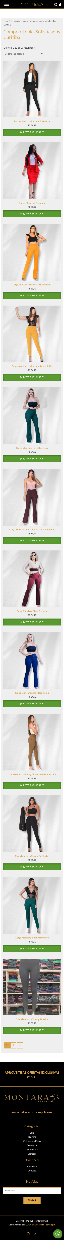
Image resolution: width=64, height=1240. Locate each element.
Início (5, 21)
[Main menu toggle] (6, 4)
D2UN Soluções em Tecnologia (40, 1224)
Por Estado (15, 21)
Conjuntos (32, 1145)
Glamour (32, 1153)
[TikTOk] (35, 1233)
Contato (32, 1170)
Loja (32, 1132)
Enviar (32, 1200)
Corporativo (32, 1149)
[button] (57, 1233)
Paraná (25, 21)
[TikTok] (60, 4)
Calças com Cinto (32, 1141)
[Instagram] (55, 4)
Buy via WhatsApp (33, 132)
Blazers (32, 1137)
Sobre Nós (32, 1166)
